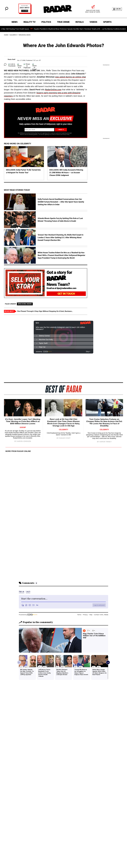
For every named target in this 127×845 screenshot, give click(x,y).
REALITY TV (30, 22)
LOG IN (118, 9)
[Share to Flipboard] (27, 64)
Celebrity (13, 35)
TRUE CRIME (63, 22)
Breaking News (24, 35)
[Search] (6, 10)
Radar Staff (11, 59)
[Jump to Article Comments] (5, 64)
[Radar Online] (58, 9)
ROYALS (80, 22)
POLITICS (46, 22)
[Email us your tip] (24, 13)
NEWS (15, 22)
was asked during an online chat (70, 77)
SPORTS (107, 22)
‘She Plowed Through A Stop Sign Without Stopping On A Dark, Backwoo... (45, 311)
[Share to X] (19, 64)
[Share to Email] (34, 64)
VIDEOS (93, 22)
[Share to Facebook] (11, 64)
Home (6, 35)
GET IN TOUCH (66, 293)
